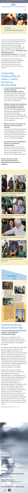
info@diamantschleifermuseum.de (10, 481)
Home (2, 0)
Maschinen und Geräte (7, 431)
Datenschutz (9, 2)
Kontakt (3, 451)
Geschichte (4, 435)
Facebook (5, 490)
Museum (7, 0)
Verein (3, 436)
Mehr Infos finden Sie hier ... (9, 407)
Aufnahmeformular (6, 446)
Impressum (3, 2)
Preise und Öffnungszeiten (8, 445)
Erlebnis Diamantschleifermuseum (10, 428)
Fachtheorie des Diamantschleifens (10, 433)
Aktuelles (3, 448)
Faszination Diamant (6, 430)
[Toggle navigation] (25, 9)
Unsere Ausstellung (6, 427)
